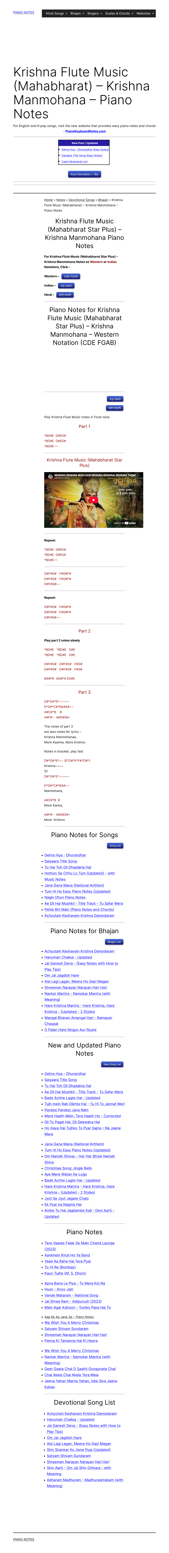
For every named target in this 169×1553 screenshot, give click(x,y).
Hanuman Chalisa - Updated (68, 957)
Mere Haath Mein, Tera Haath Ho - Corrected (82, 1116)
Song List (115, 845)
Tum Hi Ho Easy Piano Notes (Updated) (77, 891)
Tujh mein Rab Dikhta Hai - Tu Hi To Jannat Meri (84, 1104)
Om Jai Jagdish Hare (61, 975)
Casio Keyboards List (75, 161)
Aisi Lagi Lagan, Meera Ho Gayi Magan (76, 981)
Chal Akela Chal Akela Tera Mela (71, 1375)
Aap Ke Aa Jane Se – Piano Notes (69, 1317)
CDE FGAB (71, 276)
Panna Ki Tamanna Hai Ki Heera (71, 1341)
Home (48, 200)
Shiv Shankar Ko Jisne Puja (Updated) (79, 1450)
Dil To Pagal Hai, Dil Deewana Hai (72, 1122)
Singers (93, 13)
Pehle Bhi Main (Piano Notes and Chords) (79, 909)
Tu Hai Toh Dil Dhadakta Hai (67, 867)
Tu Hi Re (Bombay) (60, 1267)
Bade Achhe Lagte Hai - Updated (72, 1098)
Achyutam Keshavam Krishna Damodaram (79, 915)
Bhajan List (114, 941)
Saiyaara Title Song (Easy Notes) (82, 155)
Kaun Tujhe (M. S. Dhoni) (65, 1273)
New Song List (112, 1064)
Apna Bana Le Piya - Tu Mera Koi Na (74, 1283)
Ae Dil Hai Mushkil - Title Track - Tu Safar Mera (83, 903)
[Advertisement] (84, 43)
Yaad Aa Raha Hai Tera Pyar (67, 1261)
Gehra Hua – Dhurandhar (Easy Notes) (85, 149)
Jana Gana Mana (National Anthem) (74, 885)
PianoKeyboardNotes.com (85, 131)
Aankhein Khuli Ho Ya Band (67, 1255)
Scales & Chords (117, 13)
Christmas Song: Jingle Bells (68, 1168)
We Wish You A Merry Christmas (71, 1322)
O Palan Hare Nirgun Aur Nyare (70, 1030)
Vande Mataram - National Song (71, 1295)
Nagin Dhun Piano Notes (64, 897)
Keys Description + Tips (84, 174)
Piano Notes (23, 12)
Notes (60, 200)
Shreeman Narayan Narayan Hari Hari (75, 987)
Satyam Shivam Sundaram (66, 1329)
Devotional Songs (82, 200)
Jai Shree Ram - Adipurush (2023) (73, 1301)
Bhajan (76, 13)
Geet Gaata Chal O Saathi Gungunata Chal (80, 1369)
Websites (144, 13)
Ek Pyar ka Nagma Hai (62, 1204)
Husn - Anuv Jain (58, 1289)
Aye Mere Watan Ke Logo (65, 1174)
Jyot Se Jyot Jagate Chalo (66, 1198)
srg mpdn (66, 285)
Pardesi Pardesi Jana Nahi (66, 1110)
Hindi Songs (55, 13)
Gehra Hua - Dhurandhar (65, 855)
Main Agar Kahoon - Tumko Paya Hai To (77, 1307)
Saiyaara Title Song (60, 861)
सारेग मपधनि (65, 294)
